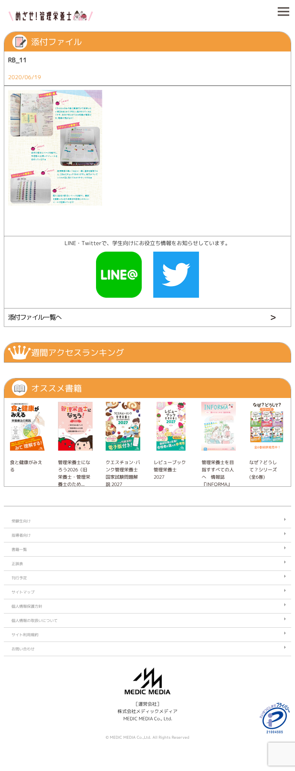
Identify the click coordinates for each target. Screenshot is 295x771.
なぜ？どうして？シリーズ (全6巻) (263, 469)
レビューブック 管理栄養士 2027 (170, 469)
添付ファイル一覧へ (34, 317)
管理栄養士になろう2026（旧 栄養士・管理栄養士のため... (74, 473)
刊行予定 (19, 577)
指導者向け (21, 535)
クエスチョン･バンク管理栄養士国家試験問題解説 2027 (123, 473)
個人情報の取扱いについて (35, 620)
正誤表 (17, 563)
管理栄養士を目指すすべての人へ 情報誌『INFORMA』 (218, 473)
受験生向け (21, 521)
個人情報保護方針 (27, 606)
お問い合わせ (23, 649)
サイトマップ (23, 592)
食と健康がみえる (26, 466)
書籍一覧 (19, 549)
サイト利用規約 (25, 634)
